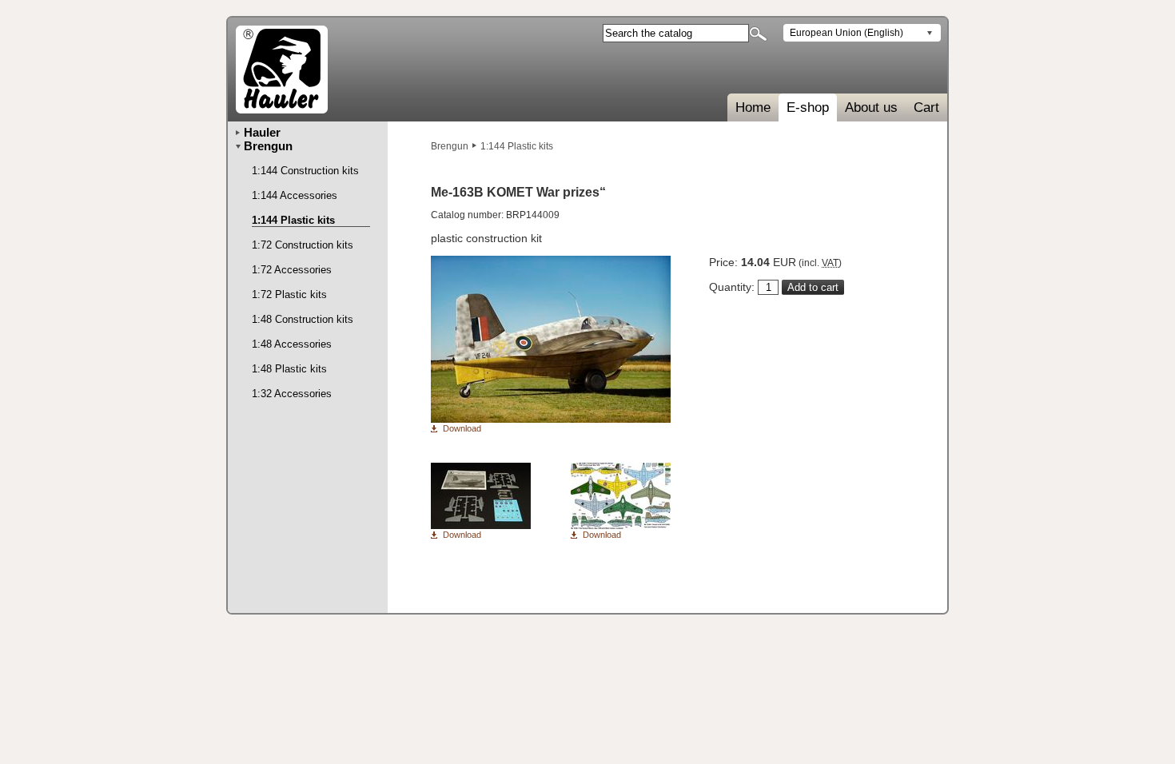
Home (753, 107)
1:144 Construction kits (305, 171)
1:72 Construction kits (302, 245)
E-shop (808, 107)
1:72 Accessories (292, 270)
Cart (926, 107)
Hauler (262, 132)
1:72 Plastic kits (289, 294)
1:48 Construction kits (302, 319)
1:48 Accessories (292, 344)
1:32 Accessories (292, 394)
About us (871, 107)
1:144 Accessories (294, 195)
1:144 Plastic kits (516, 146)
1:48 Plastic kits (289, 369)
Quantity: (732, 287)
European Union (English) (846, 32)
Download (462, 428)
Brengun (449, 146)
